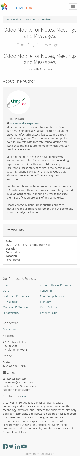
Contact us (9, 329)
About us (26, 396)
